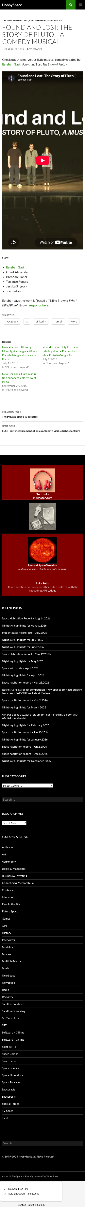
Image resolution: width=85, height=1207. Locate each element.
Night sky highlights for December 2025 (26, 760)
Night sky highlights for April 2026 (23, 675)
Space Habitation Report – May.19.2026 (26, 654)
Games (6, 918)
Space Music (55, 20)
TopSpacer (35, 49)
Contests (7, 890)
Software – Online (13, 1039)
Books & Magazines (14, 868)
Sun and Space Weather (42, 565)
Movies (6, 954)
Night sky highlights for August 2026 (24, 625)
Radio (5, 989)
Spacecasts (8, 1089)
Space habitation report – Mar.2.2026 (25, 700)
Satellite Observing (13, 1011)
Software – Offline (13, 1032)
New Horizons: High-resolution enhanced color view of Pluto (19, 377)
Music (5, 968)
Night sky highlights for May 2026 (22, 661)
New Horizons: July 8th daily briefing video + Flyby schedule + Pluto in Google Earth (60, 351)
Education (8, 897)
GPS (4, 925)
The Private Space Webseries (20, 414)
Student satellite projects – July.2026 (24, 632)
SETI (4, 1025)
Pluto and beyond (16, 20)
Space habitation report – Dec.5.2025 (25, 753)
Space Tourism (11, 1082)
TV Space (7, 1110)
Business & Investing (14, 875)
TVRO (5, 1118)
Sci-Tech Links (10, 1018)
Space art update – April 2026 (20, 668)
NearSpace (8, 975)
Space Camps (10, 1053)
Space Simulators (12, 1075)
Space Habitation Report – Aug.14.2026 (26, 618)
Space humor (37, 20)
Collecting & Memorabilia (18, 883)
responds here (38, 305)
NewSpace (8, 982)
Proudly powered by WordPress (41, 1176)
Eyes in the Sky (11, 904)
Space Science (10, 1068)
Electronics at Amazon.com (42, 495)
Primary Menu (80, 4)
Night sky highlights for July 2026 (22, 639)
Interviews (8, 940)
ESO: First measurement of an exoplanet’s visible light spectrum (41, 428)
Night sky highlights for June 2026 (23, 647)
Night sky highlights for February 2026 (25, 725)
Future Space (10, 911)
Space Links (9, 1061)
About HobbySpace (12, 1176)
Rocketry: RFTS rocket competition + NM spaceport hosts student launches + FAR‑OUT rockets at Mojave (42, 691)
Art (4, 854)
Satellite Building (12, 1004)
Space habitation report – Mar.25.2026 (25, 682)
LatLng (51, 590)
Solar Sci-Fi (9, 1046)
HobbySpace (12, 5)
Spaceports (9, 1096)
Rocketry (7, 996)
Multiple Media (11, 961)
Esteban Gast (11, 64)
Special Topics (10, 1103)
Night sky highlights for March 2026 (24, 707)
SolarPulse (42, 583)
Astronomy (9, 861)
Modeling (8, 947)
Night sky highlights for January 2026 (25, 739)
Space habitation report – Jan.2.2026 (24, 746)
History (6, 932)
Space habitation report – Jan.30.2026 (25, 732)
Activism (7, 847)
